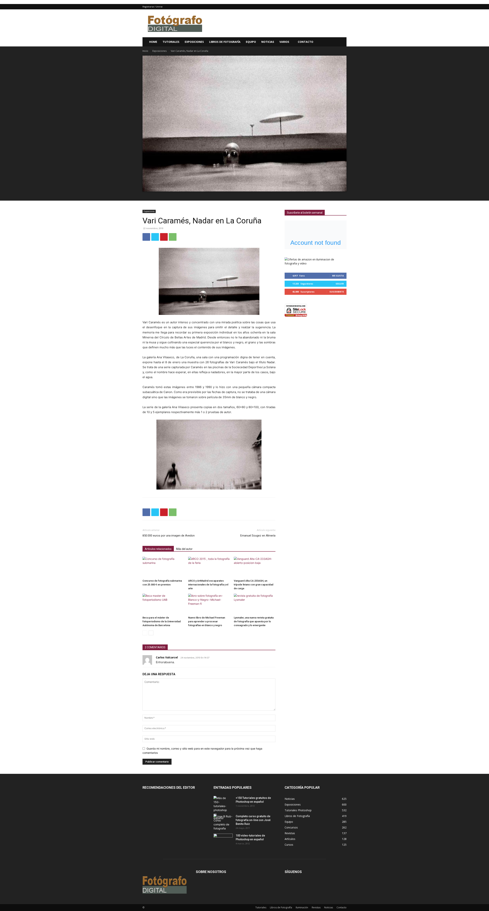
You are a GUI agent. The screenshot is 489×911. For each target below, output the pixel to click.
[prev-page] (144, 633)
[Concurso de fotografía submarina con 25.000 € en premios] (163, 567)
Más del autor (184, 548)
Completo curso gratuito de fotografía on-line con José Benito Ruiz (253, 820)
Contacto (305, 42)
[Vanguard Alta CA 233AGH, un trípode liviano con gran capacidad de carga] (254, 567)
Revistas (316, 907)
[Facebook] (146, 237)
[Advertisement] (277, 23)
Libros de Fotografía (224, 42)
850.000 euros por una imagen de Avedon (168, 535)
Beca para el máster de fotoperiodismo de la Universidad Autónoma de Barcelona (161, 621)
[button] (342, 42)
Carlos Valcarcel (167, 657)
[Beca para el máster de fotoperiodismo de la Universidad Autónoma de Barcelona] (163, 604)
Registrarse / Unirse (152, 6)
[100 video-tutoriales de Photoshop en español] (223, 839)
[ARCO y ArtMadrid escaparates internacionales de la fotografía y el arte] (209, 567)
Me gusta (338, 275)
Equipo (251, 42)
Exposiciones (194, 42)
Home (153, 42)
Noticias (267, 42)
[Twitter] (155, 237)
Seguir (340, 283)
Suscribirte (337, 291)
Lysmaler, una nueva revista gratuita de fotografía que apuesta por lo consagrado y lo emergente (254, 621)
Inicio (145, 51)
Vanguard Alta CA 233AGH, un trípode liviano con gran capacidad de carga (253, 584)
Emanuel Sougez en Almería (257, 535)
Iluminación (302, 907)
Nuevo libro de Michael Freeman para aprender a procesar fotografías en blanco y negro (206, 621)
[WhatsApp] (172, 237)
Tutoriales (171, 42)
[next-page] (151, 633)
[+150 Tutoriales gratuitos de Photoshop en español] (220, 808)
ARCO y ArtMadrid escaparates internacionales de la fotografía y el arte (208, 584)
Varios (284, 42)
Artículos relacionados (158, 548)
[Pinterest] (164, 237)
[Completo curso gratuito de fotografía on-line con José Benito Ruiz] (223, 822)
